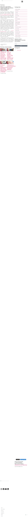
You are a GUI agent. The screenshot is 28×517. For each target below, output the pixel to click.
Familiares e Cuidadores (17, 35)
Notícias (2, 514)
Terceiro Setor (16, 10)
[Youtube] (6, 489)
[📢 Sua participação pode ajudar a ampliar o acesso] (25, 266)
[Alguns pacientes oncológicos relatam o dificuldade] (22, 103)
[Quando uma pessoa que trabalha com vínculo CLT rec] (25, 354)
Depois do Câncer (17, 30)
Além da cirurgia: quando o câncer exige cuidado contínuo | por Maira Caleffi (10, 56)
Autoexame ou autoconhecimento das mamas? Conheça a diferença (11, 67)
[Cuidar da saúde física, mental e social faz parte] (19, 187)
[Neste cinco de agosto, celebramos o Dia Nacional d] (16, 421)
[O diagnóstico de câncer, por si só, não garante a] (19, 267)
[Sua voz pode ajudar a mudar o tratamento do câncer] (22, 186)
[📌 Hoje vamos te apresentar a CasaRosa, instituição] (25, 82)
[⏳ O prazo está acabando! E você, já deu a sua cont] (16, 282)
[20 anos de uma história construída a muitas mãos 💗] (16, 79)
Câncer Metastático (17, 33)
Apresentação (16, 482)
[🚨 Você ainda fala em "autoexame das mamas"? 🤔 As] (22, 347)
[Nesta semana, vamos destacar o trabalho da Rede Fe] (22, 278)
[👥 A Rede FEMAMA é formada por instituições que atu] (19, 417)
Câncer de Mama (17, 15)
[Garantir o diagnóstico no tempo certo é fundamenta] (19, 92)
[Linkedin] (8, 489)
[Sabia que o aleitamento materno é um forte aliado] (25, 410)
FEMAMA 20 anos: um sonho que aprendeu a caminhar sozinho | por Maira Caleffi (3, 56)
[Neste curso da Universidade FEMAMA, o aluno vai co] (22, 418)
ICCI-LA (16, 20)
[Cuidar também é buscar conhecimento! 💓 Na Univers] (19, 348)
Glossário (16, 25)
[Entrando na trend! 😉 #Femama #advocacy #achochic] (16, 156)
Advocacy (16, 17)
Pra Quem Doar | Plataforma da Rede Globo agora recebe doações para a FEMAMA (3, 68)
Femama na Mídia (17, 22)
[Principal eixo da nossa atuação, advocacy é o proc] (25, 197)
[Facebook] (3, 489)
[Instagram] (1, 489)
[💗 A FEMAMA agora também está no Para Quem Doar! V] (16, 348)
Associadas (16, 12)
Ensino (15, 485)
